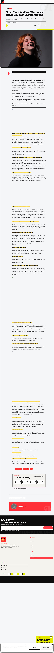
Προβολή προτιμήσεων (46, 647)
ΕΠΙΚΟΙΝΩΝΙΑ (41, 543)
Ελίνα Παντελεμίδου (26, 468)
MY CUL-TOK (41, 553)
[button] (52, 644)
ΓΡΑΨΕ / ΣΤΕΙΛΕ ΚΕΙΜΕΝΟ (41, 557)
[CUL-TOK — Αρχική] (2, 1)
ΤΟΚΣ (10, 8)
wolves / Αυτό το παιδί (18, 468)
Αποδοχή (34, 647)
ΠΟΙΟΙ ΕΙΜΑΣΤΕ (41, 541)
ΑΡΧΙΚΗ (41, 539)
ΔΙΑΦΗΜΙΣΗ (41, 545)
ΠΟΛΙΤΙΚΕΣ (41, 547)
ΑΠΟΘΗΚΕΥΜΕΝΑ (41, 555)
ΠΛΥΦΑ (31, 468)
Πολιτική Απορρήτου (17, 530)
